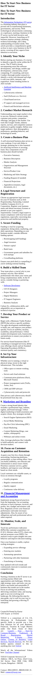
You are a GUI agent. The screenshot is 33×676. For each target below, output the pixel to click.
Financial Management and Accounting (15, 495)
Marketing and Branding (17, 401)
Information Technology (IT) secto (17, 22)
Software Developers (12, 285)
